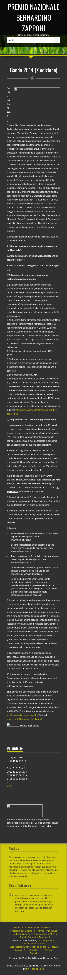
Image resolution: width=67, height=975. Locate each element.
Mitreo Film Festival (47, 931)
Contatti (33, 953)
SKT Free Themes (35, 969)
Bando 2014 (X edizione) (25, 940)
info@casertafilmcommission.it (21, 715)
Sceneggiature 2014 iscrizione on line (27, 947)
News (55, 947)
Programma (48, 940)
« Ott (9, 786)
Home (17, 927)
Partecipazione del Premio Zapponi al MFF (33, 934)
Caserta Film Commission (37, 927)
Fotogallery (33, 950)
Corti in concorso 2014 (33, 943)
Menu (11, 40)
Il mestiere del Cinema (21, 931)
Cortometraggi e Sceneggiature (33, 18)
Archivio (49, 950)
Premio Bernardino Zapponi (33, 937)
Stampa (18, 950)
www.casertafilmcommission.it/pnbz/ (24, 719)
